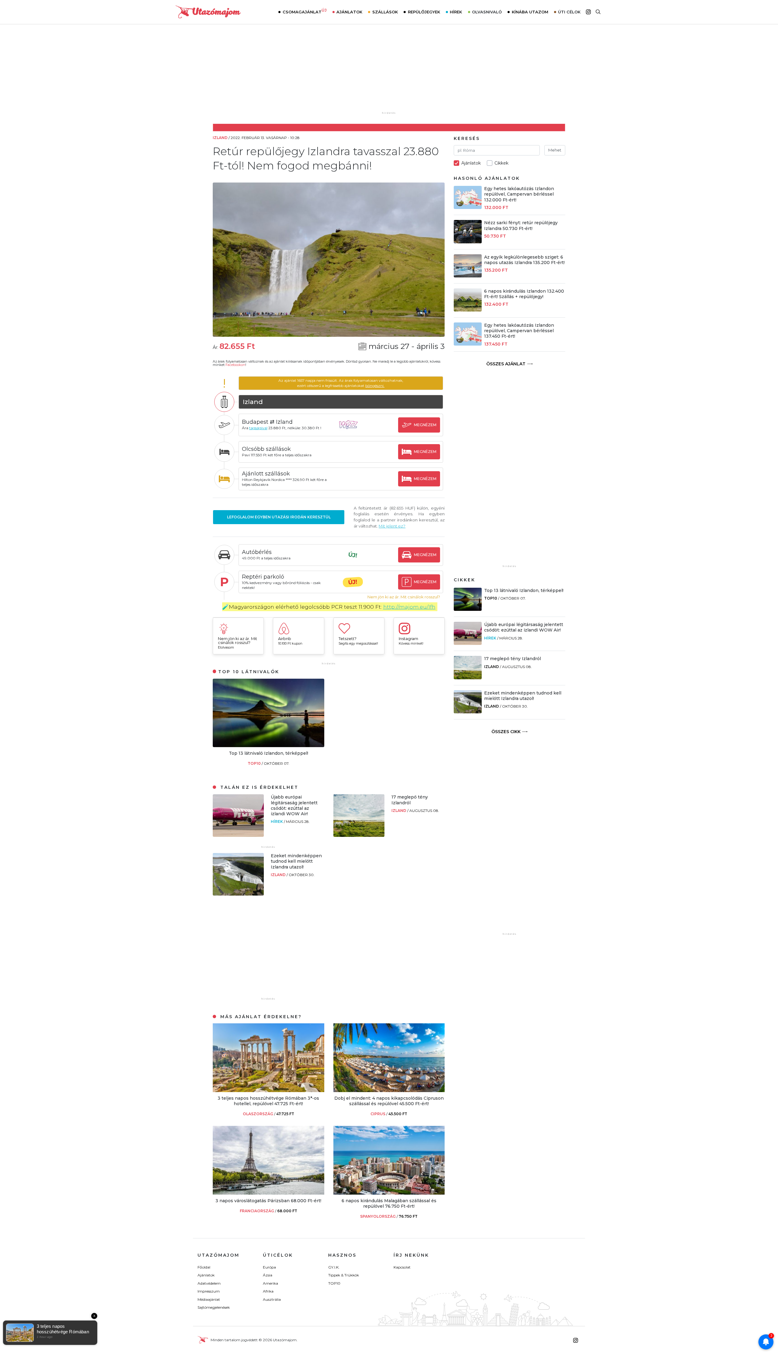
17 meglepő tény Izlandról (409, 799)
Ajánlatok (349, 11)
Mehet (554, 150)
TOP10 (255, 763)
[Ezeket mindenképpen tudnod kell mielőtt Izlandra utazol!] (238, 894)
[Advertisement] (389, 72)
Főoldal (204, 1267)
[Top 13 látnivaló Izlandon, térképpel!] (268, 745)
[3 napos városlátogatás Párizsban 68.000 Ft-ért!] (268, 1193)
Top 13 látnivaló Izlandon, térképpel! (268, 753)
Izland (399, 810)
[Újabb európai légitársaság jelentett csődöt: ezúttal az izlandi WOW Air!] (238, 835)
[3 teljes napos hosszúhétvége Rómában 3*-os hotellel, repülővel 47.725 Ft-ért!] (268, 1090)
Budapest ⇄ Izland (267, 422)
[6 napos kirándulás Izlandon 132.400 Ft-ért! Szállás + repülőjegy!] (468, 310)
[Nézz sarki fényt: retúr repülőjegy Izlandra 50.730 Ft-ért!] (468, 242)
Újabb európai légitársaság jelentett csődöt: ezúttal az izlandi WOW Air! (294, 805)
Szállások (385, 11)
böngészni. (374, 385)
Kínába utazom (530, 11)
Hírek (456, 11)
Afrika (268, 1291)
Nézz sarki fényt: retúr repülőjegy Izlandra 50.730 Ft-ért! (521, 225)
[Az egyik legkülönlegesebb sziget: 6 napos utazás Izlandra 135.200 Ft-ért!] (468, 276)
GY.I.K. (333, 1267)
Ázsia (267, 1275)
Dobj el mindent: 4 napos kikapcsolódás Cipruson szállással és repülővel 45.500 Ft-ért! (389, 1100)
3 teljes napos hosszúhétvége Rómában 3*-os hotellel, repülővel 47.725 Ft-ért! (268, 1100)
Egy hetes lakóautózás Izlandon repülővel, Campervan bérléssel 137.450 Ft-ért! (519, 330)
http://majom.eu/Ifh (409, 607)
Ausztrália (272, 1299)
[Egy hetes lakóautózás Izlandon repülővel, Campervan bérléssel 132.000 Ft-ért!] (468, 207)
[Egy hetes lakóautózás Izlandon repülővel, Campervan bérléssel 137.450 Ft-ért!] (468, 344)
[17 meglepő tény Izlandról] (358, 835)
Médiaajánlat (209, 1299)
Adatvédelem (209, 1283)
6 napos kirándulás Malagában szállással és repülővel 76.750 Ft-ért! (389, 1203)
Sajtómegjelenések (214, 1307)
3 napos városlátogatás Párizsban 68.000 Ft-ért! (268, 1200)
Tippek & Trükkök (343, 1275)
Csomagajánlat (305, 11)
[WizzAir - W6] (353, 430)
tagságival (258, 428)
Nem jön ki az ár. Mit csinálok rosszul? (403, 597)
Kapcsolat (402, 1267)
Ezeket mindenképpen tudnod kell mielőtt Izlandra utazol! (296, 861)
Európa (269, 1267)
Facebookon (235, 365)
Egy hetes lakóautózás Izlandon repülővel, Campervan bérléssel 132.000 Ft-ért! (519, 194)
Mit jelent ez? (392, 526)
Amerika (270, 1283)
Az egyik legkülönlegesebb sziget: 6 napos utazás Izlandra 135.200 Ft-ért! (524, 259)
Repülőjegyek (424, 11)
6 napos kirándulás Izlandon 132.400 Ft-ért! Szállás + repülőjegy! (524, 293)
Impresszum (209, 1291)
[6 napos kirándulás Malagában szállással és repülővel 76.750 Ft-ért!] (389, 1193)
